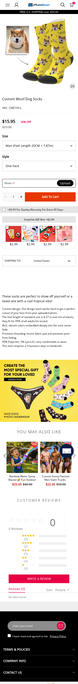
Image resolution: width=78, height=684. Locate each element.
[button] (4, 464)
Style (5, 157)
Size (5, 136)
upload (65, 183)
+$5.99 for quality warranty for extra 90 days (35, 209)
